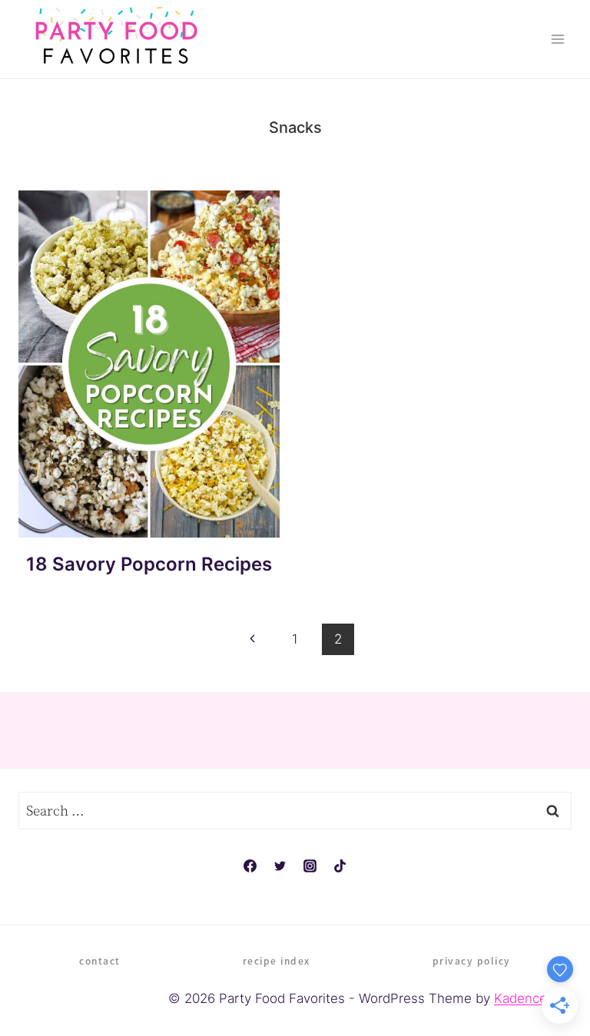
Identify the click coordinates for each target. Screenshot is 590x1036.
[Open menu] (557, 39)
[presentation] (149, 364)
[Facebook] (250, 865)
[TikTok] (340, 865)
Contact (100, 960)
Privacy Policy (472, 960)
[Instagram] (310, 865)
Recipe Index (276, 960)
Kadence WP (533, 998)
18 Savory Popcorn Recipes (149, 564)
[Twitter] (280, 865)
